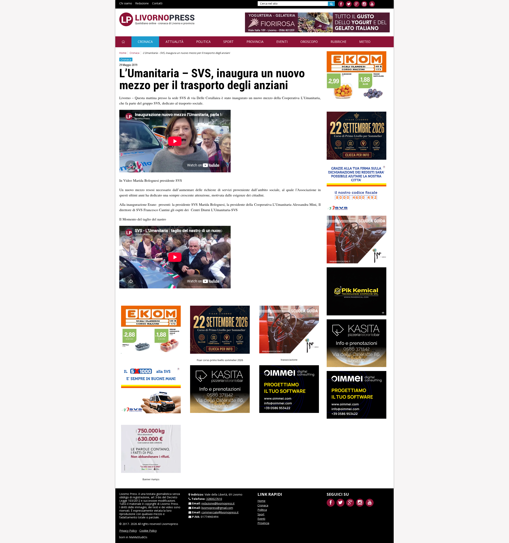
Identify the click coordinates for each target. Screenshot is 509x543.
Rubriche (338, 42)
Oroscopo (309, 42)
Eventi (282, 42)
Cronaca (145, 42)
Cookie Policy (148, 530)
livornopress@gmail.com (217, 508)
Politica (203, 42)
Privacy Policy (128, 530)
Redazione (142, 3)
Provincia (255, 42)
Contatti (157, 3)
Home (122, 53)
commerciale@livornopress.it (220, 512)
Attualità (174, 42)
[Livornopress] (156, 19)
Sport (228, 42)
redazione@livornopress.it (218, 503)
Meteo (364, 42)
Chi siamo (125, 3)
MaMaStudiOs (138, 537)
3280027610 (214, 499)
